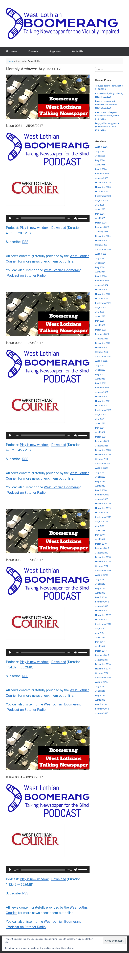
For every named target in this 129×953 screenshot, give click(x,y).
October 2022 (101, 352)
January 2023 (101, 338)
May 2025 (99, 214)
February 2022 (102, 387)
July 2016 (99, 686)
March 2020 (100, 490)
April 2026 (100, 164)
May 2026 (99, 160)
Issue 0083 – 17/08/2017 (24, 342)
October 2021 (101, 405)
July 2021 (99, 419)
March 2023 (100, 329)
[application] (48, 218)
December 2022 (103, 343)
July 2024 (99, 258)
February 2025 (102, 227)
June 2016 (100, 691)
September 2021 (103, 410)
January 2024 (101, 285)
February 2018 (102, 601)
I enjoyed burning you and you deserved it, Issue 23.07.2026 (107, 126)
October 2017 (101, 619)
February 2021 (102, 441)
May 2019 (99, 535)
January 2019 (101, 552)
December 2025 (103, 182)
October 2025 (101, 191)
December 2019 (103, 503)
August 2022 (101, 361)
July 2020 (99, 472)
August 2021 (101, 414)
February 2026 (102, 173)
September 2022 (103, 356)
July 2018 (99, 579)
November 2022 (103, 347)
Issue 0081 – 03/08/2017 (24, 776)
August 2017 (101, 628)
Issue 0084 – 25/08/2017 (24, 125)
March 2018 (100, 597)
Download (58, 228)
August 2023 (101, 307)
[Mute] (75, 218)
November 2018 (103, 561)
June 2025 (100, 209)
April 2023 (100, 325)
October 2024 (101, 245)
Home (14, 51)
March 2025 (100, 222)
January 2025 (101, 231)
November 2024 (103, 240)
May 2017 (99, 642)
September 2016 (103, 677)
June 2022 (100, 370)
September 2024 (103, 249)
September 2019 (103, 517)
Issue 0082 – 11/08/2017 (24, 559)
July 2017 (99, 633)
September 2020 (103, 463)
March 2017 (100, 651)
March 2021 (100, 437)
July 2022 (99, 365)
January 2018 (101, 606)
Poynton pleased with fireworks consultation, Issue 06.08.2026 (106, 104)
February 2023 (102, 334)
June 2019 (100, 530)
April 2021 (100, 432)
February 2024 (102, 280)
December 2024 (103, 236)
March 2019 (100, 544)
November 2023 (103, 294)
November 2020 (103, 454)
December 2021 (103, 396)
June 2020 (100, 477)
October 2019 (101, 512)
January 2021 (101, 445)
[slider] (83, 218)
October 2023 (101, 298)
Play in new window (34, 228)
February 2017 (102, 655)
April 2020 (100, 485)
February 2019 (102, 548)
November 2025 (103, 187)
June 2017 (100, 637)
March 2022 (100, 383)
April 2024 (100, 271)
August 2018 (101, 575)
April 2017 (100, 646)
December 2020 (103, 450)
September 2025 (103, 196)
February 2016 (102, 708)
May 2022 (99, 374)
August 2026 (101, 147)
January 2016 (101, 713)
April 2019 (100, 539)
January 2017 (101, 660)
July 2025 (99, 205)
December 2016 (103, 664)
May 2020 (99, 481)
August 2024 (101, 254)
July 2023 (99, 312)
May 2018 (99, 588)
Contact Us (77, 51)
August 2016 (101, 682)
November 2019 (103, 508)
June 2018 (100, 584)
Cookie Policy (67, 948)
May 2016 (99, 695)
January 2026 (101, 178)
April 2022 (100, 378)
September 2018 (103, 570)
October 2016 (101, 673)
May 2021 (99, 428)
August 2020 (101, 468)
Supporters (55, 51)
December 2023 (103, 289)
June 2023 (100, 316)
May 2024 (99, 267)
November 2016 (103, 668)
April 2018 (100, 593)
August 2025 (101, 200)
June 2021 (100, 423)
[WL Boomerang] (64, 23)
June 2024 (100, 263)
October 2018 (101, 566)
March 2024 (100, 276)
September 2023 (103, 303)
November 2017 (103, 615)
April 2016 (100, 700)
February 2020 (102, 494)
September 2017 (103, 624)
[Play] (10, 218)
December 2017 (103, 610)
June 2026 (100, 155)
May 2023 (99, 321)
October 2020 (101, 459)
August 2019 (101, 521)
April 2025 (100, 218)
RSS (25, 242)
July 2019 (99, 526)
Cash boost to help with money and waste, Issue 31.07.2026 (107, 115)
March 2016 (100, 704)
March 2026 (100, 169)
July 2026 (99, 151)
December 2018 (103, 557)
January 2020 (101, 499)
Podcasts (33, 51)
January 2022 (101, 392)
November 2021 (103, 401)
